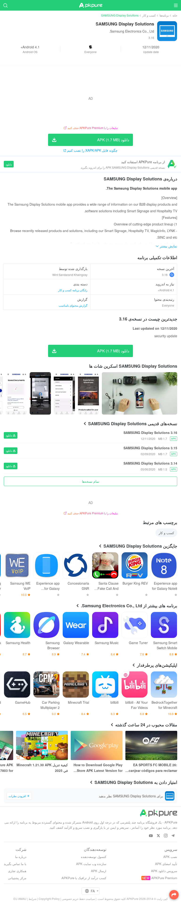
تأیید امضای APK (166, 863)
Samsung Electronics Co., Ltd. (131, 31)
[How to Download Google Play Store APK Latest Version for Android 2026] (97, 745)
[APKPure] (90, 5)
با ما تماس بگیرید (15, 863)
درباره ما (20, 856)
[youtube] (151, 836)
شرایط (33, 899)
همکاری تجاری (17, 871)
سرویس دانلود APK (164, 871)
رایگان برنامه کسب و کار (72, 290)
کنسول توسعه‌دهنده (93, 856)
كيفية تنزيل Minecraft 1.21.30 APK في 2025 (42, 767)
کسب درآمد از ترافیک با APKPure (84, 878)
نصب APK (170, 856)
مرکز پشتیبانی (17, 878)
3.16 (165, 275)
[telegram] (173, 836)
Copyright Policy (49, 899)
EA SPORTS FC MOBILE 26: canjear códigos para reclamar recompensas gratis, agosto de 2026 (152, 767)
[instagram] (166, 836)
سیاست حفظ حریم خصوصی (78, 899)
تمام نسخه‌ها (90, 481)
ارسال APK (98, 871)
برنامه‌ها (164, 15)
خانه (175, 15)
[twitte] (158, 836)
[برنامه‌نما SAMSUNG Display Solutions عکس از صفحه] (64, 393)
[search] (5, 5)
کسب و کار (149, 15)
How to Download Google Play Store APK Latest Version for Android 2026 (98, 767)
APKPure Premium (164, 878)
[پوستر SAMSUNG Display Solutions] (88, 393)
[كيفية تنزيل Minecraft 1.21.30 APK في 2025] (42, 745)
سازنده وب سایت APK (91, 863)
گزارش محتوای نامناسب (73, 305)
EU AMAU (19, 899)
